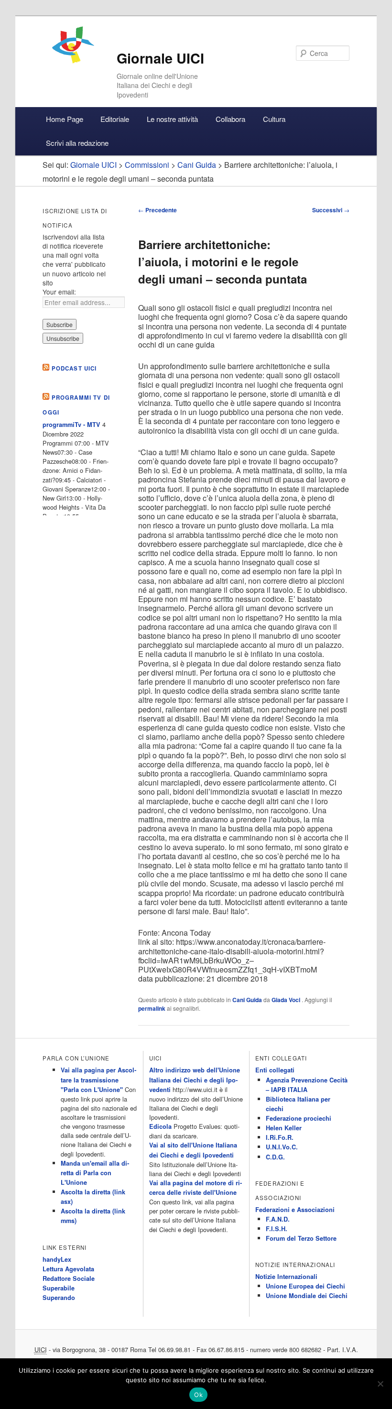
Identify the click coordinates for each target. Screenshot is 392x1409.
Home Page (64, 119)
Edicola (160, 1126)
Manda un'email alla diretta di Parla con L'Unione (95, 1173)
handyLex (57, 1259)
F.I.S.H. (276, 1228)
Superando (59, 1297)
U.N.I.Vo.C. (282, 1147)
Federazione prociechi (298, 1118)
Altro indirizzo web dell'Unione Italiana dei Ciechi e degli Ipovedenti (194, 1079)
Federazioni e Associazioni (295, 1209)
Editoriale (114, 119)
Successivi (330, 210)
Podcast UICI (74, 368)
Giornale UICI (160, 58)
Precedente (157, 210)
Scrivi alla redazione (77, 143)
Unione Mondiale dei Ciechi (307, 1295)
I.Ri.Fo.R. (280, 1137)
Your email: (59, 291)
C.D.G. (275, 1157)
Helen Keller (284, 1128)
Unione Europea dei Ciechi (305, 1286)
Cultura (274, 119)
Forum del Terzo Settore (301, 1238)
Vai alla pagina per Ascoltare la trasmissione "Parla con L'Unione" (98, 1079)
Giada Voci (287, 999)
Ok (198, 1394)
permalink (151, 1008)
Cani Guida (247, 999)
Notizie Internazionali (286, 1276)
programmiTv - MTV (71, 424)
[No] (380, 1383)
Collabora (230, 119)
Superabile (59, 1288)
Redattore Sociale (69, 1278)
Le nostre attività (172, 119)
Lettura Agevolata (68, 1269)
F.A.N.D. (278, 1219)
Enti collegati (274, 1070)
